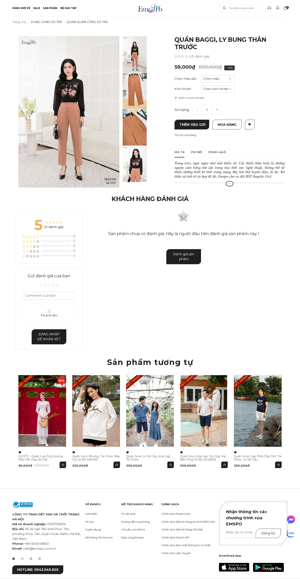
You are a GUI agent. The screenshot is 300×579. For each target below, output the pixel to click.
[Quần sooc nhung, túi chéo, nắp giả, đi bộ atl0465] (96, 411)
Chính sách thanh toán (175, 513)
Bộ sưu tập (68, 8)
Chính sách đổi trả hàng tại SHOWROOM (188, 521)
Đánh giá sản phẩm (183, 256)
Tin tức (89, 521)
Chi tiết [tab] (196, 152)
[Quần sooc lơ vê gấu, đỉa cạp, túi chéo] (150, 411)
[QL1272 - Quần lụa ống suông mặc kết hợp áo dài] (42, 411)
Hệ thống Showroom (99, 537)
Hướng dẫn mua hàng (135, 521)
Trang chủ (19, 22)
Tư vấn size (128, 513)
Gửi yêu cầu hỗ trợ (133, 529)
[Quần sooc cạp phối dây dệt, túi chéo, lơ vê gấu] (258, 411)
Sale (36, 8)
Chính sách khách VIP (175, 537)
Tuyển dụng (93, 529)
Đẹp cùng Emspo (132, 537)
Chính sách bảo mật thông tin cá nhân (186, 545)
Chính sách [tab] (217, 152)
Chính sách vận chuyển (176, 553)
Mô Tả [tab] (179, 152)
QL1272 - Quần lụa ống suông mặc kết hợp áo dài (40, 458)
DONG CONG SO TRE (46, 22)
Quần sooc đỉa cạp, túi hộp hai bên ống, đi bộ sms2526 (203, 458)
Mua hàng (227, 125)
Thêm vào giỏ (193, 125)
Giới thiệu (91, 513)
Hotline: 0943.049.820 (37, 570)
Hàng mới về (21, 8)
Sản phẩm (50, 8)
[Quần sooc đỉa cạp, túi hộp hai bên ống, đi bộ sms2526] (204, 411)
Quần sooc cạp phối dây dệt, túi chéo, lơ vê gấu (257, 458)
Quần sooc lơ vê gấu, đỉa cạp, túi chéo (148, 458)
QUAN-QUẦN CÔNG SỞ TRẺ (87, 22)
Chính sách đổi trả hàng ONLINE (182, 529)
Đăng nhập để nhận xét (49, 336)
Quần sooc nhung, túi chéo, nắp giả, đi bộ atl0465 (96, 458)
